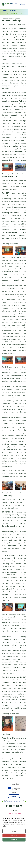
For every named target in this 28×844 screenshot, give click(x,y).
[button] (16, 4)
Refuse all (14, 835)
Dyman (22, 24)
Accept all (14, 839)
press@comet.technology (14, 813)
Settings (14, 831)
